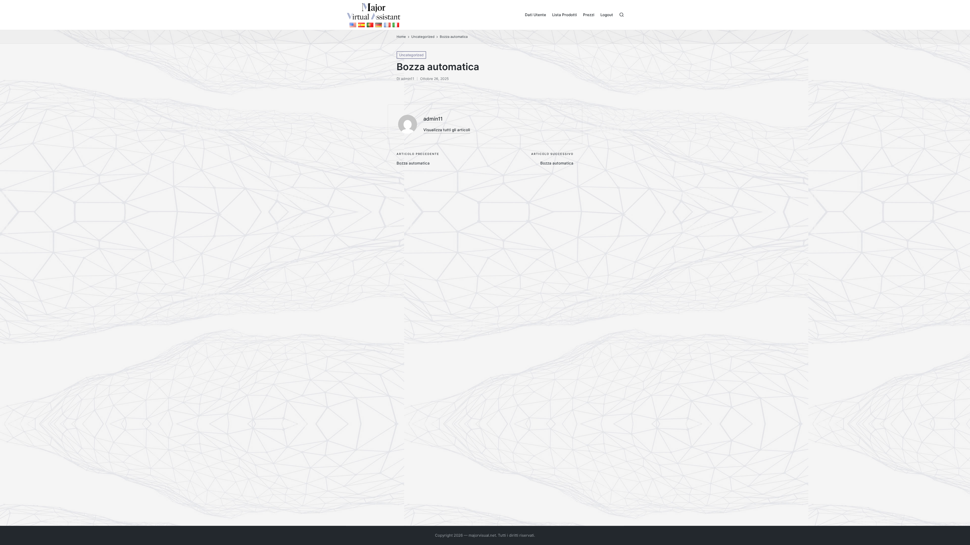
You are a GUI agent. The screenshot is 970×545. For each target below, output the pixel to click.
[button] (446, 129)
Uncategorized (411, 55)
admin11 (433, 119)
